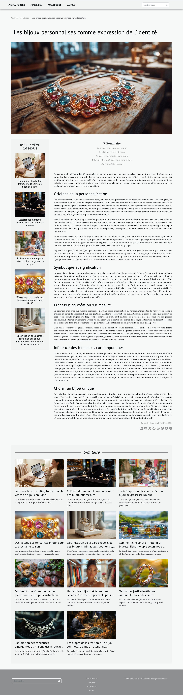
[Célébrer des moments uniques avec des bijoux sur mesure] (30, 204)
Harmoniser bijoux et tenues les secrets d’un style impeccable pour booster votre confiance (89, 595)
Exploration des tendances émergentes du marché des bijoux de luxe (38, 646)
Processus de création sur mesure (112, 156)
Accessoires (54, 5)
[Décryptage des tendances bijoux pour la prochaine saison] (30, 281)
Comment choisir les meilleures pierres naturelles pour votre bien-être (37, 595)
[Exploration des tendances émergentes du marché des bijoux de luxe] (39, 624)
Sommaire (113, 143)
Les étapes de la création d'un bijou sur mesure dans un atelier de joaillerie (90, 646)
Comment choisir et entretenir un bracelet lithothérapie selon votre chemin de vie (140, 546)
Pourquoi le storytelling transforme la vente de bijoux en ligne (30, 183)
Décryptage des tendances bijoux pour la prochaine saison (29, 299)
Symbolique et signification (112, 152)
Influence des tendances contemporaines (112, 160)
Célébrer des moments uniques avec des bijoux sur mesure (30, 222)
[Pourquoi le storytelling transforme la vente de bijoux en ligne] (30, 165)
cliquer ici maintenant (131, 294)
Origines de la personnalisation (112, 148)
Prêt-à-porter (16, 5)
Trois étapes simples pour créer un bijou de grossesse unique (30, 261)
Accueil (14, 18)
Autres (71, 5)
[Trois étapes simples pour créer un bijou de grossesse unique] (30, 243)
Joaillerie (36, 5)
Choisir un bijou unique (112, 164)
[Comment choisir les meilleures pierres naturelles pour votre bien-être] (39, 573)
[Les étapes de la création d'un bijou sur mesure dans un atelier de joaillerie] (91, 624)
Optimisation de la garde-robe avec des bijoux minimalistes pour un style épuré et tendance (29, 340)
